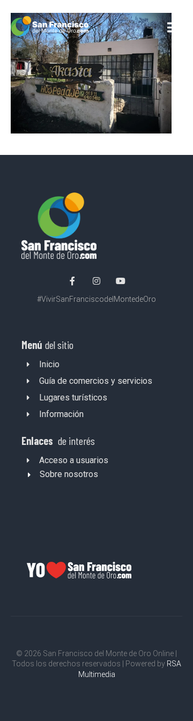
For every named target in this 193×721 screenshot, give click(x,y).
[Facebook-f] (73, 281)
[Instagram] (96, 281)
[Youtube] (120, 281)
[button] (173, 27)
